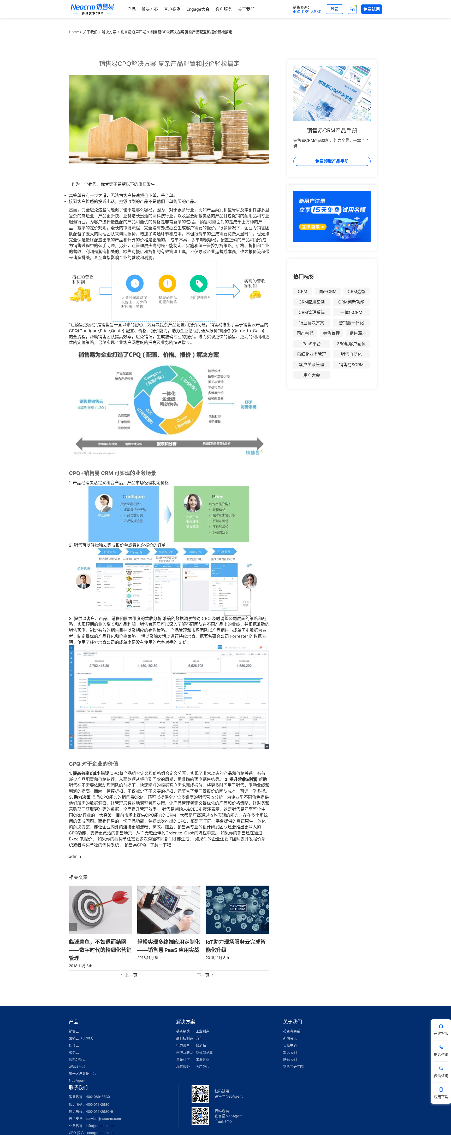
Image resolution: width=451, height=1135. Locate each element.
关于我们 (90, 32)
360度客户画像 (351, 343)
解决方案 (109, 32)
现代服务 (183, 1058)
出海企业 (202, 1051)
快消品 (201, 1037)
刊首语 (213, 941)
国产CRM (327, 291)
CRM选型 (356, 291)
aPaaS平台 (77, 1058)
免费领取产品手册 (332, 161)
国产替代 (305, 333)
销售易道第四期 (133, 32)
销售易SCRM (351, 364)
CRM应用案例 (312, 302)
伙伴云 (74, 1037)
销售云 (74, 1023)
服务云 (74, 1044)
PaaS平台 (311, 343)
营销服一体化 (351, 322)
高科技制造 (184, 1030)
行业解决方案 (311, 322)
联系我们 (290, 1051)
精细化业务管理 (311, 354)
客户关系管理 (311, 364)
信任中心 (290, 1037)
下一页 (203, 967)
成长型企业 (204, 1044)
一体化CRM (351, 312)
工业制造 (202, 1023)
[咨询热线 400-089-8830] (307, 9)
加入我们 (290, 1044)
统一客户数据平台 (82, 1065)
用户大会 (311, 375)
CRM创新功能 (351, 302)
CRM (302, 291)
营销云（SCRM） (82, 1030)
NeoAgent (77, 1072)
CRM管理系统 (312, 312)
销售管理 (331, 333)
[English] (352, 9)
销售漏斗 (357, 333)
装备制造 (183, 1023)
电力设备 (183, 1037)
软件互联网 (184, 1044)
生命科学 (183, 1051)
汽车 (199, 1030)
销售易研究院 (293, 1058)
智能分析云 (77, 1051)
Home (74, 32)
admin (75, 856)
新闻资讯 (290, 1030)
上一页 (131, 967)
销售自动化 (351, 354)
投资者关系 (291, 1023)
